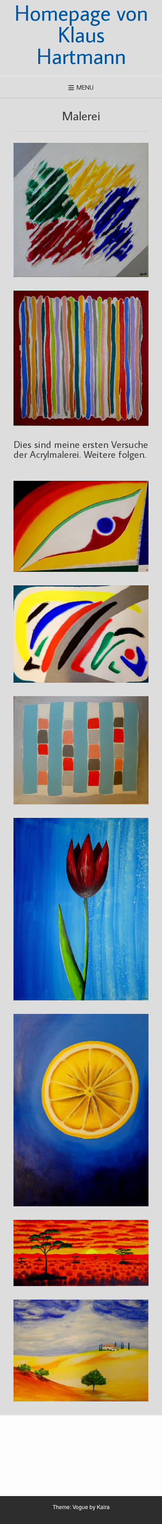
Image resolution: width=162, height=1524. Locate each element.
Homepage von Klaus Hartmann (81, 34)
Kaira (103, 1506)
